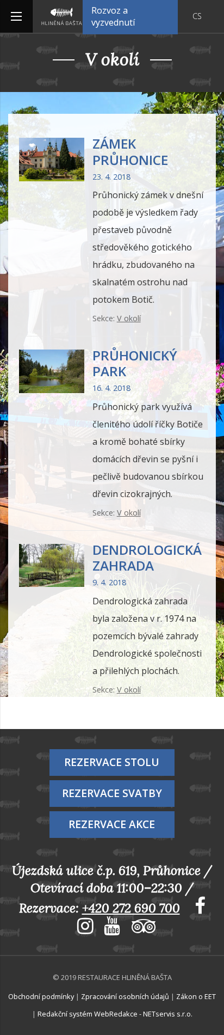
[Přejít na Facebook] (196, 908)
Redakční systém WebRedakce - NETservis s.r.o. (115, 1014)
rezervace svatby (112, 793)
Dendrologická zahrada (147, 557)
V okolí (129, 318)
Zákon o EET (196, 996)
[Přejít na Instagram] (81, 928)
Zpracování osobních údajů (125, 996)
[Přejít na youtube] (109, 928)
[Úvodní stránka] (62, 16)
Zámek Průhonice (130, 151)
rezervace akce (112, 824)
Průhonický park (134, 363)
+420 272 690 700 (131, 908)
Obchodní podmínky (41, 996)
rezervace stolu (111, 762)
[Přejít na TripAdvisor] (139, 928)
